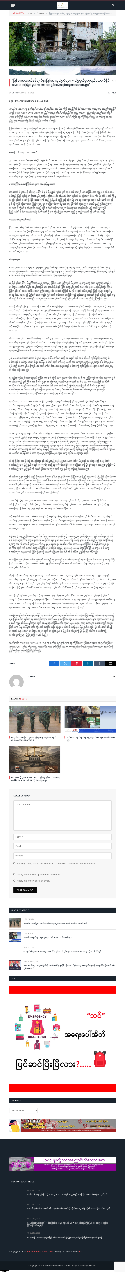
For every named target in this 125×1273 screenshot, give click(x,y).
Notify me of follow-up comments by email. (38, 874)
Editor (15, 93)
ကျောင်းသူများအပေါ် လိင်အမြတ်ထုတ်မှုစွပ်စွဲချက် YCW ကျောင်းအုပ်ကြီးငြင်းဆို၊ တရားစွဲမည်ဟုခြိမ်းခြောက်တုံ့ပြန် (67, 1224)
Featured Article (20, 910)
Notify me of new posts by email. (33, 880)
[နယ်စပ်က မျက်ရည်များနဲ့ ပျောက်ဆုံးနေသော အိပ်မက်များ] (90, 719)
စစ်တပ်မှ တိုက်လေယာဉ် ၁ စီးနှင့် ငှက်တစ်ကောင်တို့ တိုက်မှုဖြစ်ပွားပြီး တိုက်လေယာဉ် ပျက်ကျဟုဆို (69, 1208)
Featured (111, 93)
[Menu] (13, 5)
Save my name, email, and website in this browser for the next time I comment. (56, 863)
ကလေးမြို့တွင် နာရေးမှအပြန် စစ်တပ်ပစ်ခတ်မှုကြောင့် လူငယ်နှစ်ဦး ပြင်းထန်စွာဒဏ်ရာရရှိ (64, 1237)
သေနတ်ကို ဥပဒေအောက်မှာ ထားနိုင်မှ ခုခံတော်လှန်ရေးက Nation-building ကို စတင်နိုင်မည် (35, 778)
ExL (81, 1251)
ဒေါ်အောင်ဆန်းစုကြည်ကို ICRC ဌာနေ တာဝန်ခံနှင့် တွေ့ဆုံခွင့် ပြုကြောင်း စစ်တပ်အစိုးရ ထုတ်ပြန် (67, 1194)
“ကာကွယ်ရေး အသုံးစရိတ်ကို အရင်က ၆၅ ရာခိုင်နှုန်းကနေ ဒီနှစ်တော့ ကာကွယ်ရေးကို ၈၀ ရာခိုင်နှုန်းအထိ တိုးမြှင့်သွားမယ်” (69, 967)
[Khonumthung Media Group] (62, 5)
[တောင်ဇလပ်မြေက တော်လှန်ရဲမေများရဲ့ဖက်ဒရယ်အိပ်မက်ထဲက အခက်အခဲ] (35, 719)
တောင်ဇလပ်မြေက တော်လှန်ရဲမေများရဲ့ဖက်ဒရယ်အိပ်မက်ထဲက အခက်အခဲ (33, 738)
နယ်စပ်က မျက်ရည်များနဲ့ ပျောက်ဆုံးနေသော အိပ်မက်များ (91, 738)
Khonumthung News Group (40, 1251)
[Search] (112, 5)
